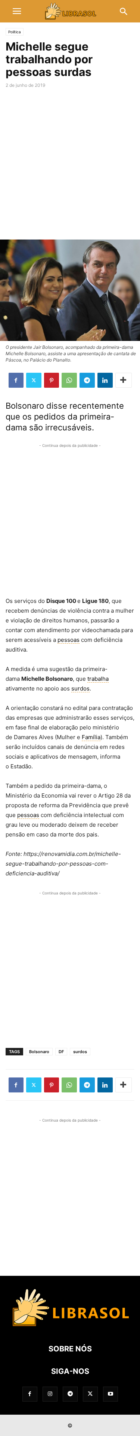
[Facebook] (16, 380)
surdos (80, 1051)
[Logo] (70, 1326)
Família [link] (91, 737)
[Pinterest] (51, 380)
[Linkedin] (105, 380)
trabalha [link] (98, 678)
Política (14, 32)
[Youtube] (110, 1393)
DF (61, 1051)
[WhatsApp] (69, 380)
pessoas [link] (68, 639)
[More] (123, 380)
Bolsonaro (39, 1051)
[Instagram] (50, 1393)
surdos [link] (80, 688)
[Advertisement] (70, 165)
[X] (33, 380)
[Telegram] (87, 380)
